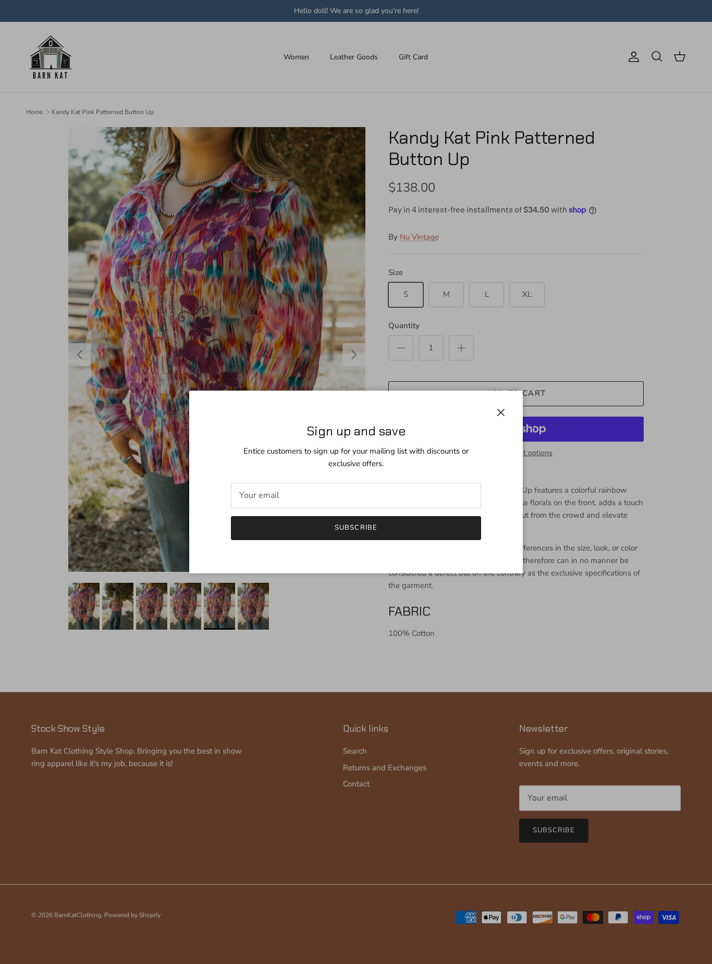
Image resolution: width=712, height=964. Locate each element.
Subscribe (356, 527)
